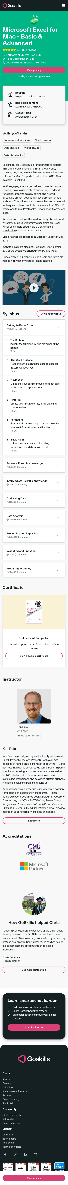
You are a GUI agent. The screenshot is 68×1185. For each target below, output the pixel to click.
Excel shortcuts (29, 250)
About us (7, 1079)
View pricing (34, 70)
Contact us (8, 1134)
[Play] (34, 287)
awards (23, 1091)
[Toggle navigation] (63, 5)
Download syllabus (51, 313)
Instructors (8, 1087)
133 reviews (29, 49)
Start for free (32, 1027)
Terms (6, 1099)
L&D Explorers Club (12, 1115)
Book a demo (9, 1138)
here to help (9, 260)
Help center (9, 1142)
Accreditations (10, 1091)
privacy (15, 1099)
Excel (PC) (19, 180)
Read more (34, 820)
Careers (7, 1083)
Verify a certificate (12, 1146)
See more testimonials (34, 969)
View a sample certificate (34, 656)
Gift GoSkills (9, 1103)
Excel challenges (11, 1123)
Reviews (7, 1095)
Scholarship (8, 1119)
